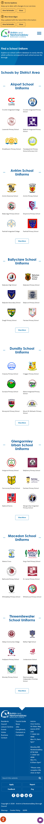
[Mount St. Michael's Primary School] (32, 403)
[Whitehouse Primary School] (32, 589)
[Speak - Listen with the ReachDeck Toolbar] (3, 819)
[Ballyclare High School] (11, 277)
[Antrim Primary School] (32, 188)
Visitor (3, 732)
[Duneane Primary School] (11, 383)
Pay (32, 789)
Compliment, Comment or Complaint (20, 732)
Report (32, 784)
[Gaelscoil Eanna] (11, 498)
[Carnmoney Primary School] (11, 480)
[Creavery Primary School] (11, 366)
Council (4, 724)
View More (22, 241)
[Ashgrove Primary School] (11, 462)
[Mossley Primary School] (11, 669)
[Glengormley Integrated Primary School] (32, 498)
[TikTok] (30, 795)
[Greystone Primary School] (32, 205)
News (18, 724)
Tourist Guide (21, 721)
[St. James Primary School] (32, 571)
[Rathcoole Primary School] (11, 571)
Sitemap (4, 810)
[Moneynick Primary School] (11, 403)
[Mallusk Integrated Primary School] (32, 121)
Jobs (17, 727)
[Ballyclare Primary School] (32, 277)
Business (4, 735)
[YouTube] (26, 795)
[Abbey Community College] (11, 634)
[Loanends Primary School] (11, 121)
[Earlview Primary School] (32, 480)
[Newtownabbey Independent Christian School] (32, 669)
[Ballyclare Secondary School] (11, 294)
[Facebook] (13, 795)
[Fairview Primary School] (32, 312)
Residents (5, 721)
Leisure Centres (7, 727)
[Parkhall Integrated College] (11, 223)
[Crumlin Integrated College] (11, 102)
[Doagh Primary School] (11, 312)
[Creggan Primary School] (32, 366)
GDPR (25, 810)
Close (21, 11)
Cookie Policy (15, 810)
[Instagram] (17, 795)
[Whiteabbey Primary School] (11, 589)
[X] (22, 795)
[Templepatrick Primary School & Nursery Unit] (32, 141)
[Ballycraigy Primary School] (11, 205)
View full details (8, 11)
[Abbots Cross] (11, 553)
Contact (4, 738)
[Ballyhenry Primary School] (32, 462)
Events (3, 729)
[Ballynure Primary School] (32, 294)
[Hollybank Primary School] (11, 651)
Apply (11, 784)
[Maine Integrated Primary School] (32, 383)
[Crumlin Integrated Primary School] (32, 102)
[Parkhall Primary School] (32, 223)
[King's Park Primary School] (32, 553)
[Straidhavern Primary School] (11, 141)
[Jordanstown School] (32, 651)
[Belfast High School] (32, 634)
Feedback (11, 789)
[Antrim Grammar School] (11, 188)
